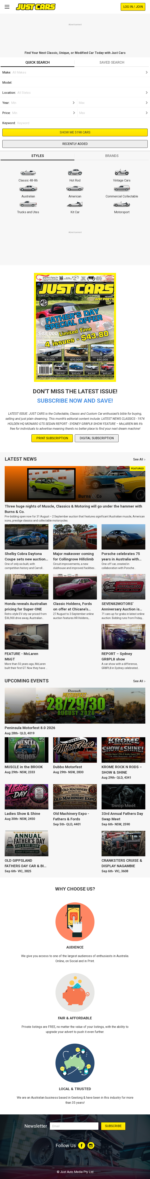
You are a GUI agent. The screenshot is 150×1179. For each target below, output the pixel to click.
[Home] (36, 6)
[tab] (37, 62)
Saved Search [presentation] (111, 62)
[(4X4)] (79, 80)
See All (138, 459)
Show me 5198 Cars (75, 132)
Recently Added (75, 144)
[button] (79, 72)
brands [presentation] (112, 156)
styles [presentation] (37, 156)
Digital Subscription (97, 438)
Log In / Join (133, 7)
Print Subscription (52, 438)
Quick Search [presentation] (37, 62)
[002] (79, 84)
